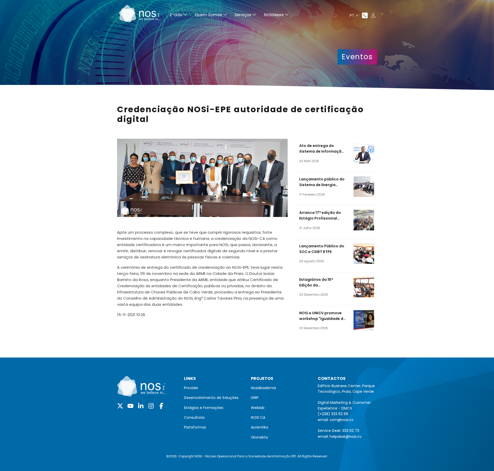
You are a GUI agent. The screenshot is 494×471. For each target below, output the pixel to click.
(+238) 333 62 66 (333, 413)
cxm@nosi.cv (342, 419)
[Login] (373, 15)
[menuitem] (178, 15)
